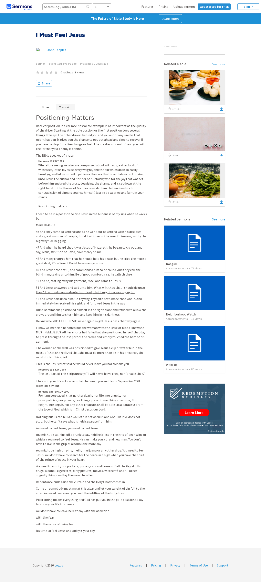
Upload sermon (184, 6)
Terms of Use (198, 565)
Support (222, 565)
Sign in (248, 6)
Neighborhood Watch (181, 314)
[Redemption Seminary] (194, 409)
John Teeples (56, 50)
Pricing (163, 6)
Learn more (170, 18)
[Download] (221, 109)
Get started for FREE (214, 6)
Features (147, 6)
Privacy (175, 565)
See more (218, 64)
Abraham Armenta (177, 268)
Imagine (172, 264)
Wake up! (172, 365)
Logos (58, 565)
